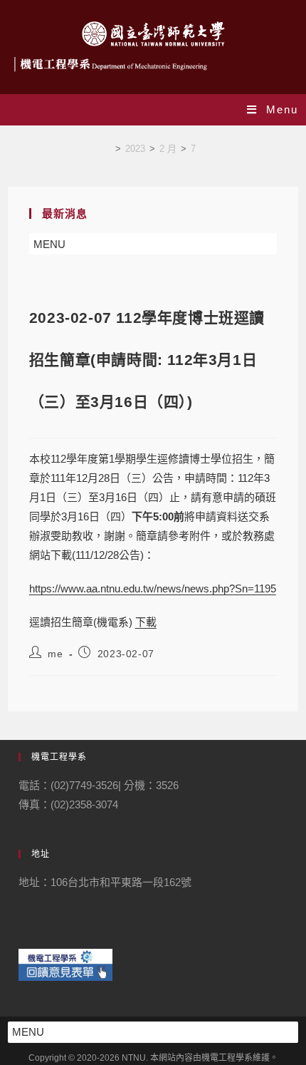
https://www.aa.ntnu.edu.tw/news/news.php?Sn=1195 (152, 588)
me (55, 653)
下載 (146, 622)
